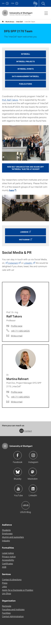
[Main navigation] (46, 13)
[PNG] (25, 208)
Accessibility (8, 559)
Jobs (4, 586)
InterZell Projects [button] (25, 61)
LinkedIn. (28, 262)
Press (4, 582)
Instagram (13, 262)
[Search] (43, 3)
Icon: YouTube (18, 489)
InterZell (19, 21)
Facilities (6, 612)
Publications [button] (25, 84)
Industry (6, 540)
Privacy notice (9, 556)
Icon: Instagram (33, 455)
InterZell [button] (25, 54)
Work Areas (9, 21)
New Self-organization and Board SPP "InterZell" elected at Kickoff (25, 168)
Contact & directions (11, 579)
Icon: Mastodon (33, 472)
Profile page (16, 325)
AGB (4, 566)
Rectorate (6, 606)
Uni (3, 3)
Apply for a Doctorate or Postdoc (17, 590)
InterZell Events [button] (26, 69)
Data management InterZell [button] (25, 76)
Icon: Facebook (17, 455)
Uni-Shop (6, 593)
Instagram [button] (24, 239)
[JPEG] (25, 143)
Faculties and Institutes (13, 609)
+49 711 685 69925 (20, 396)
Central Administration (13, 616)
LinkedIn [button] (24, 232)
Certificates (7, 563)
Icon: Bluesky (18, 472)
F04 (12, 3)
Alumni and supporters (13, 537)
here (11, 190)
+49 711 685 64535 (20, 330)
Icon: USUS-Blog (25, 505)
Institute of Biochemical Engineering (3, 21)
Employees (7, 533)
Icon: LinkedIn (33, 489)
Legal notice (8, 553)
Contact (28, 430)
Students (6, 530)
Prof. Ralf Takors (10, 99)
